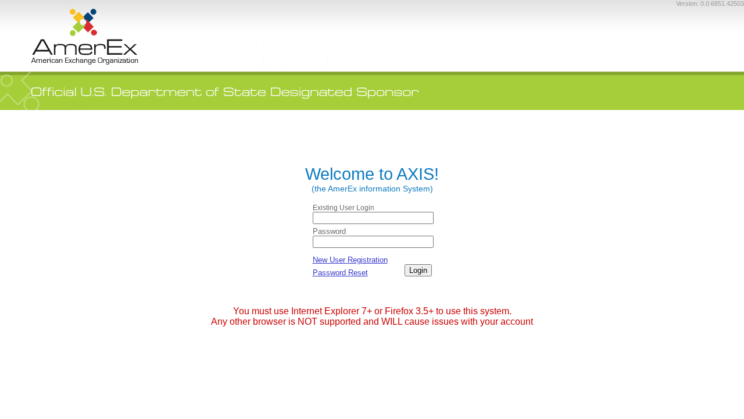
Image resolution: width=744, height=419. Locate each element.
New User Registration (350, 259)
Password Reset (340, 272)
